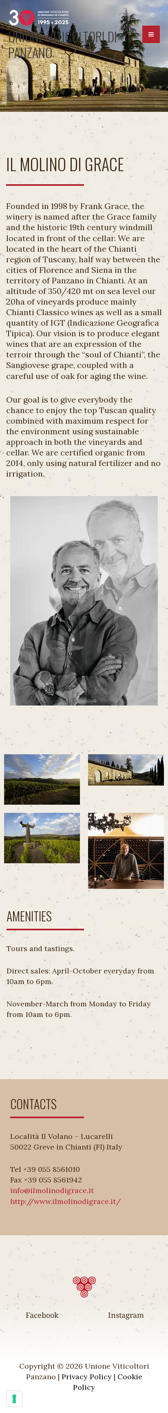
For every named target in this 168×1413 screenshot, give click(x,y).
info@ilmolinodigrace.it (52, 1190)
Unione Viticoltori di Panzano (62, 44)
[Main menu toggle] (151, 34)
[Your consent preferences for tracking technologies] (14, 1398)
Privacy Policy (87, 1376)
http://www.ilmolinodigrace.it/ (65, 1201)
